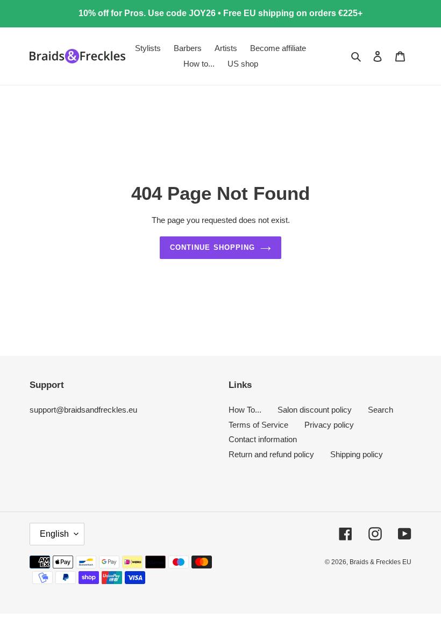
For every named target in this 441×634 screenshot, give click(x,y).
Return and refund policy (271, 454)
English (54, 533)
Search (380, 409)
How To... (245, 409)
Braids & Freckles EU (380, 562)
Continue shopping (212, 247)
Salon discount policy (315, 409)
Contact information (263, 439)
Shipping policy (356, 454)
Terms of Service (258, 424)
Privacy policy (329, 424)
